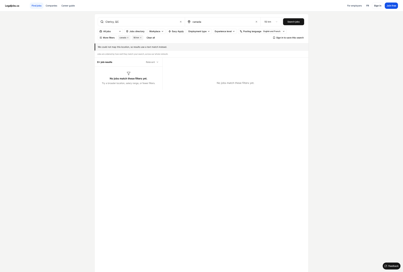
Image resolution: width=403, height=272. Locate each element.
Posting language (261, 31)
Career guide (68, 5)
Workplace (154, 31)
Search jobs (293, 21)
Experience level (223, 31)
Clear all (151, 37)
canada (122, 37)
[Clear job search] (181, 22)
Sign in (377, 5)
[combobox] (140, 21)
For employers (354, 5)
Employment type (197, 31)
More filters (109, 37)
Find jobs (37, 5)
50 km (136, 37)
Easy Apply (178, 31)
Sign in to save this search (290, 37)
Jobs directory (137, 31)
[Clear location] (256, 22)
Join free (391, 5)
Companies (51, 5)
